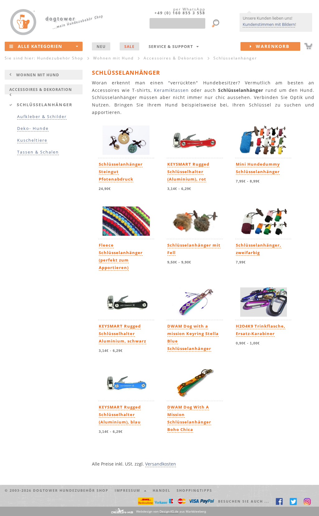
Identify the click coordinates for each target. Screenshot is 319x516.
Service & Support (172, 46)
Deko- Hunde (33, 128)
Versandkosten (160, 464)
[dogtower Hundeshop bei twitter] (293, 501)
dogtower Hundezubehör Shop (70, 490)
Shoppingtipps (194, 490)
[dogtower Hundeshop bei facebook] (279, 501)
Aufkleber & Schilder (42, 116)
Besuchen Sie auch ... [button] (243, 501)
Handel (161, 490)
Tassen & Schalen (38, 152)
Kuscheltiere (32, 140)
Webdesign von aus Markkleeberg (171, 511)
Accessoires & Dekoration (40, 89)
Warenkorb (270, 46)
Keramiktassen (171, 90)
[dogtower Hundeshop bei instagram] (307, 501)
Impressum (129, 490)
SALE (129, 46)
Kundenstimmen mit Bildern (269, 24)
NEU (101, 46)
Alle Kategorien (40, 46)
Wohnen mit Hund (37, 74)
